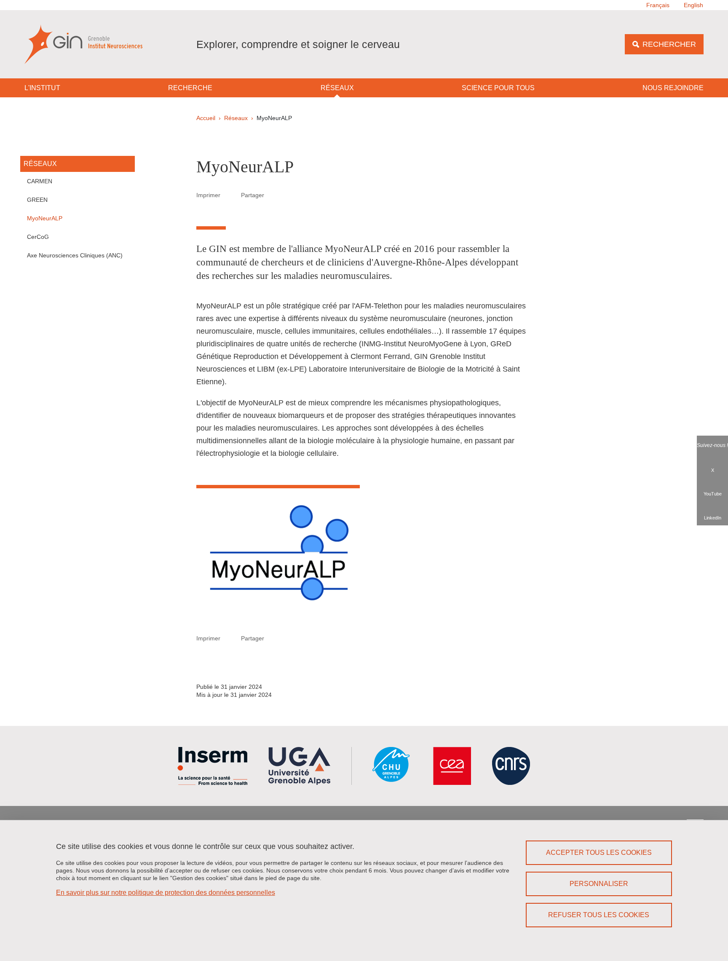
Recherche (190, 87)
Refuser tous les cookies (598, 914)
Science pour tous (498, 87)
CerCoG (38, 236)
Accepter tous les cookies (599, 852)
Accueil (205, 118)
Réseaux (337, 87)
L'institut (42, 87)
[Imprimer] (230, 195)
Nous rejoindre (673, 87)
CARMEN (39, 181)
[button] (274, 194)
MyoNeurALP (44, 218)
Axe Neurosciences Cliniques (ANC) (75, 255)
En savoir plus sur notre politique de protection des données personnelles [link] (165, 892)
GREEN (37, 199)
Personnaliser (599, 883)
